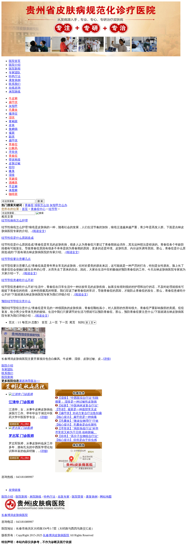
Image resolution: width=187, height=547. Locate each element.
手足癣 (13, 186)
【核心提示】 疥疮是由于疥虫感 (76, 439)
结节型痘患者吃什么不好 (17, 280)
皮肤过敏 (14, 163)
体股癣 (13, 190)
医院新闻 (14, 68)
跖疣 (12, 136)
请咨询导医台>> (29, 380)
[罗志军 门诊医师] (21, 427)
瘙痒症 (13, 113)
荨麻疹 (13, 178)
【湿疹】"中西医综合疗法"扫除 (78, 397)
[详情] (107, 358)
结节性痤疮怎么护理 (14, 220)
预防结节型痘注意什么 (16, 301)
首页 (25, 209)
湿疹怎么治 (41, 205)
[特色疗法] (78, 395)
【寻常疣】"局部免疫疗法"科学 (78, 428)
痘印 (12, 167)
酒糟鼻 (13, 182)
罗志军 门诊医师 (21, 436)
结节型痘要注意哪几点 (16, 258)
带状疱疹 (14, 159)
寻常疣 (13, 151)
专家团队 (14, 72)
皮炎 (12, 125)
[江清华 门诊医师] (21, 394)
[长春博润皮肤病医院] (23, 353)
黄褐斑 (13, 121)
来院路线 (14, 91)
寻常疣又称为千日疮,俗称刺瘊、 (76, 432)
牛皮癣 (13, 98)
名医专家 (63, 496)
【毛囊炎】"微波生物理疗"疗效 (78, 420)
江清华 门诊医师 (21, 402)
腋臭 (12, 171)
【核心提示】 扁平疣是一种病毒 (76, 416)
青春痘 (13, 144)
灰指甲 (13, 106)
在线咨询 (14, 87)
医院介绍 (14, 64)
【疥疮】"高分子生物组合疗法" (78, 436)
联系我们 (14, 83)
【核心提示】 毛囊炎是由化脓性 (76, 424)
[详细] (44, 417)
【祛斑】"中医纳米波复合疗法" (78, 405)
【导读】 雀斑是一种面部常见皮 (76, 409)
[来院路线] (78, 447)
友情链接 (14, 489)
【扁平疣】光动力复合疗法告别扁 (80, 413)
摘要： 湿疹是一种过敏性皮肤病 (76, 401)
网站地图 (106, 496)
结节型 (53, 209)
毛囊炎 (13, 109)
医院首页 (14, 61)
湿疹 (12, 174)
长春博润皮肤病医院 (14, 515)
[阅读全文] (39, 231)
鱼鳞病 (13, 129)
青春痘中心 (38, 209)
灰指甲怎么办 (58, 205)
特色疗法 (14, 76)
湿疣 (12, 117)
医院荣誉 (77, 496)
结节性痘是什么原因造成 (17, 237)
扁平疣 (13, 102)
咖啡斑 (13, 194)
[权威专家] (24, 388)
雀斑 (12, 132)
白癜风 (13, 148)
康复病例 (14, 80)
